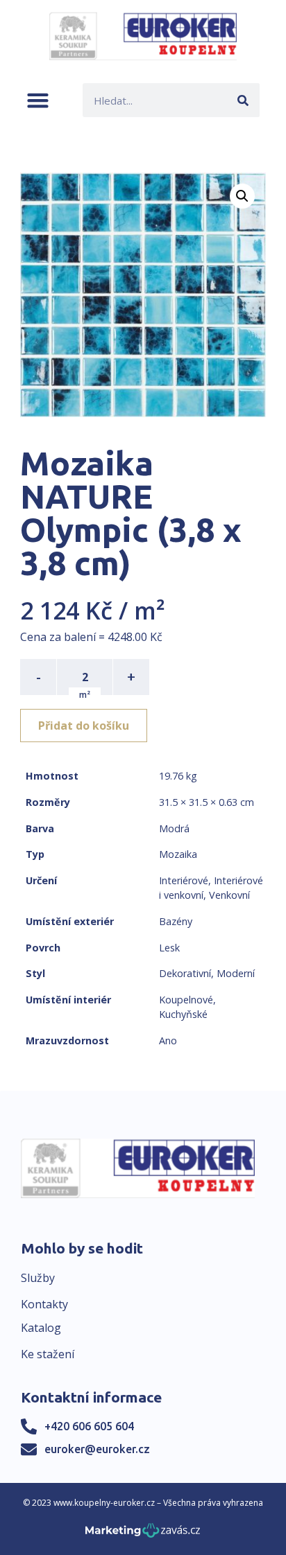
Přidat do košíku (83, 725)
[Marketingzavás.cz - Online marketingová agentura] (142, 1534)
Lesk (169, 947)
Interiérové (183, 880)
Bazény (175, 921)
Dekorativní (185, 973)
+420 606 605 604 (89, 1426)
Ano (168, 1040)
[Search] (243, 100)
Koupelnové (186, 999)
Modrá (174, 828)
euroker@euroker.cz (97, 1449)
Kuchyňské (183, 1014)
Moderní (236, 973)
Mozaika (178, 854)
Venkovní (229, 895)
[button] (37, 100)
